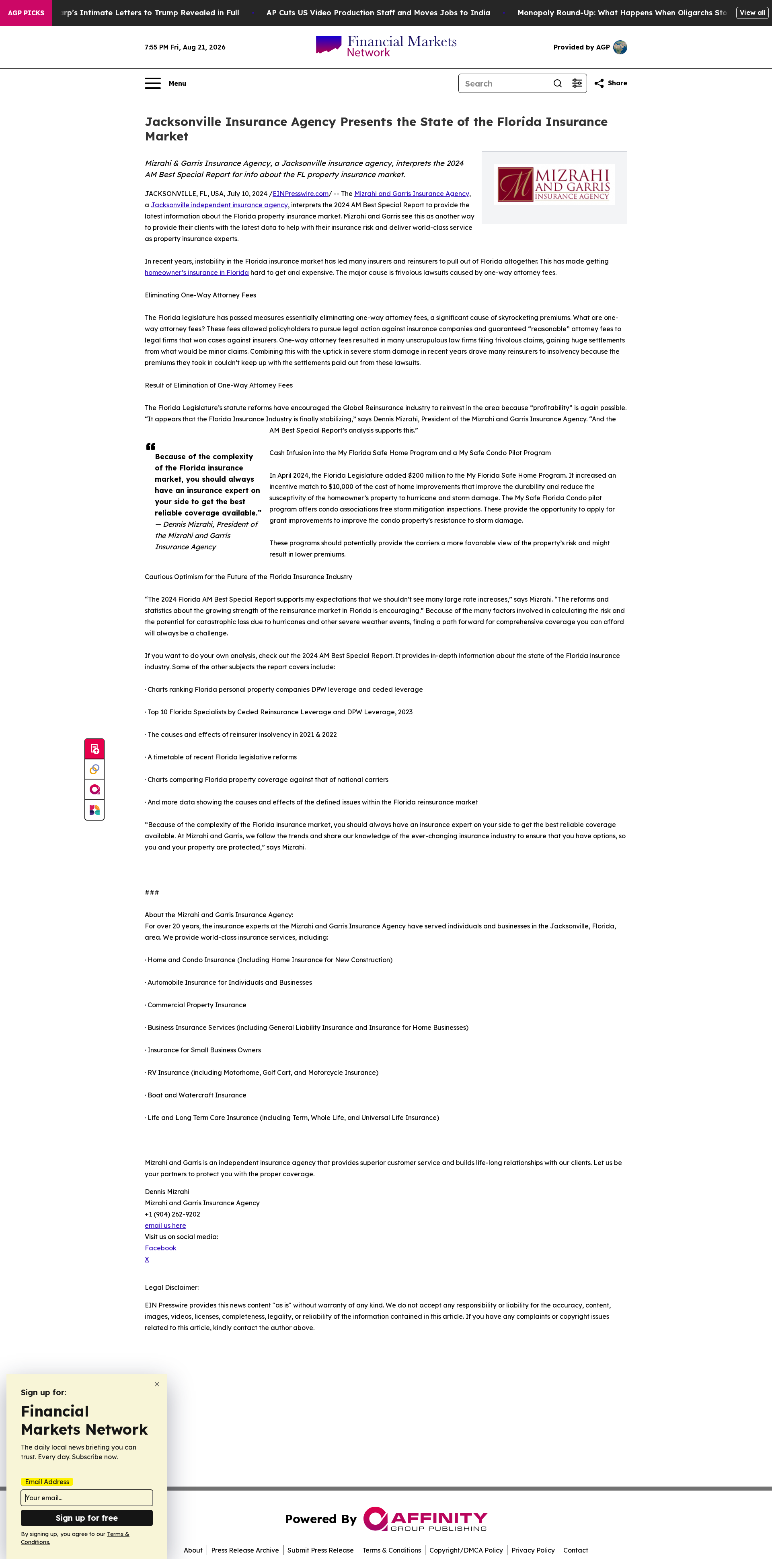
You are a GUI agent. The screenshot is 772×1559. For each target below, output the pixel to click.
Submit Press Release (320, 1550)
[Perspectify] (94, 769)
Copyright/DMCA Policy (466, 1550)
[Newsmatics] (94, 810)
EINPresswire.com (301, 194)
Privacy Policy (533, 1550)
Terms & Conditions (391, 1550)
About (193, 1550)
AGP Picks (26, 13)
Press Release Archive (245, 1550)
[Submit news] (94, 749)
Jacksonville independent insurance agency (219, 205)
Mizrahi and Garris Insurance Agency (411, 194)
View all (752, 12)
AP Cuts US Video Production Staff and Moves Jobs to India (378, 12)
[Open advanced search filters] (577, 83)
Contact (575, 1550)
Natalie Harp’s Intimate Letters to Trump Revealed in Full (131, 12)
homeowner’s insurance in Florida (197, 272)
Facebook (161, 1248)
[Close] (157, 1384)
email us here (165, 1225)
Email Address (47, 1482)
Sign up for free (87, 1518)
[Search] (557, 83)
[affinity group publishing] (94, 790)
